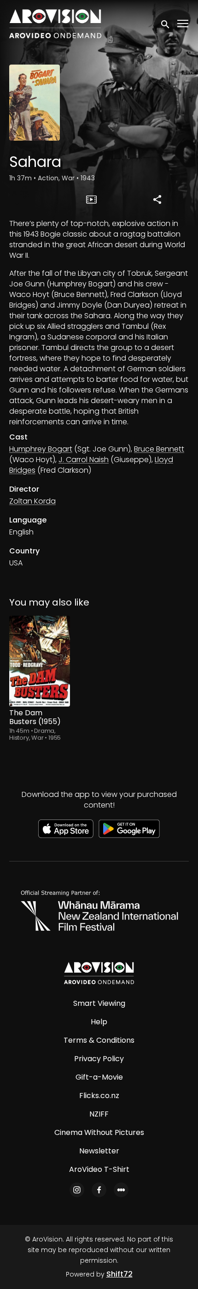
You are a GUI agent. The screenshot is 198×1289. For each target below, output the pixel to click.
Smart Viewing (99, 1003)
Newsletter (99, 1151)
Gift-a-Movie (99, 1077)
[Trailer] (91, 199)
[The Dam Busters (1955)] (39, 661)
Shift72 (119, 1274)
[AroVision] (99, 973)
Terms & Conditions (99, 1040)
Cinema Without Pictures (99, 1132)
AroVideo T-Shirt (99, 1169)
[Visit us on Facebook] (99, 1189)
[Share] (157, 199)
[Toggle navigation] (183, 23)
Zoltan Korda (32, 501)
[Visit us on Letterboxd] (121, 1189)
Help (99, 1021)
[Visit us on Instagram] (77, 1189)
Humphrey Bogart (40, 449)
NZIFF (99, 1114)
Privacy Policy (99, 1058)
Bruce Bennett (159, 449)
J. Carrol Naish (83, 459)
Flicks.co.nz (99, 1095)
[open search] (165, 23)
